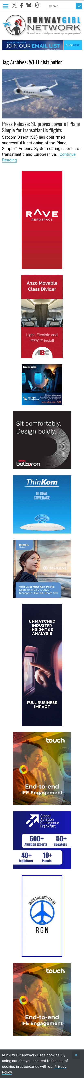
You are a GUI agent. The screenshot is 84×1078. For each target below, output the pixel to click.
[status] (76, 1055)
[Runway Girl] (42, 34)
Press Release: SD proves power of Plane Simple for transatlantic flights (41, 127)
